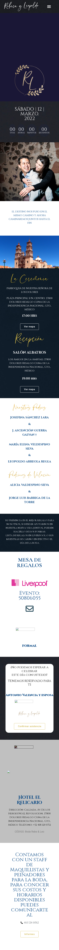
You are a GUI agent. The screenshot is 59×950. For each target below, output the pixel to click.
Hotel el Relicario (29, 800)
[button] (49, 6)
